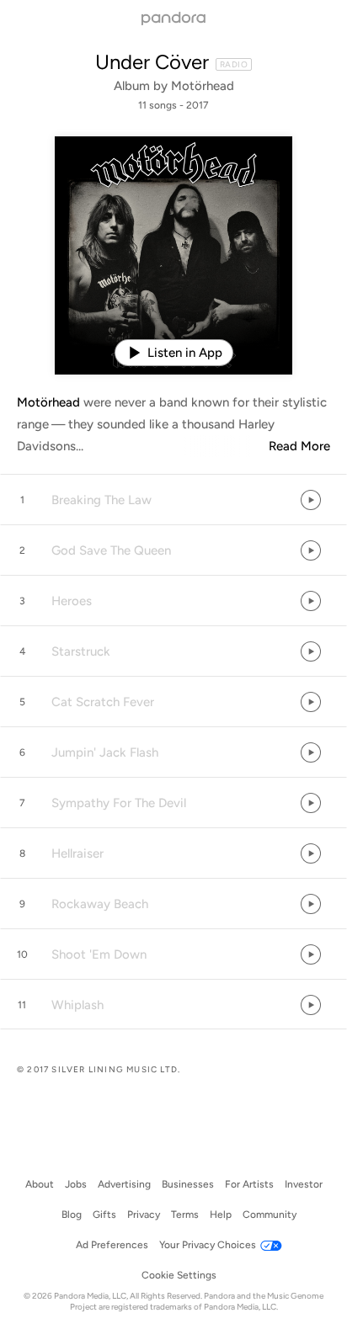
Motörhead (202, 85)
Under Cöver (152, 62)
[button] (173, 500)
